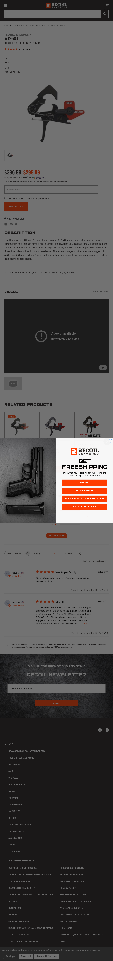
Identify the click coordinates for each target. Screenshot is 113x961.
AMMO (85, 483)
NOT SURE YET (85, 507)
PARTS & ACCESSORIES (84, 499)
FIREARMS (84, 491)
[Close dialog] (110, 440)
